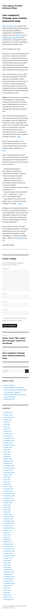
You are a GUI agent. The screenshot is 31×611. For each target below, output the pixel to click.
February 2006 (9, 572)
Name (4, 293)
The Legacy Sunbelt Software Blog (12, 7)
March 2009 (8, 486)
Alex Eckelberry (6, 249)
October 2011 (8, 415)
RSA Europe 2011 (9, 399)
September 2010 (9, 445)
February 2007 (8, 544)
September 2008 (9, 500)
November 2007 (9, 523)
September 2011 (9, 417)
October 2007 (8, 526)
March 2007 (8, 542)
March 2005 (8, 597)
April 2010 (7, 456)
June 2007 (7, 535)
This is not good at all (9, 26)
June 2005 (7, 590)
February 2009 (9, 489)
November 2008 (9, 496)
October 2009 (8, 470)
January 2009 (8, 491)
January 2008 (8, 519)
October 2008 (8, 498)
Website (5, 309)
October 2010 (8, 443)
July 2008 (7, 505)
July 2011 (7, 422)
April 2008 (7, 512)
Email (4, 301)
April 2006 (7, 567)
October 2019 (8, 413)
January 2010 (8, 463)
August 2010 (8, 447)
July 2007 (7, 532)
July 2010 (7, 449)
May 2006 (7, 565)
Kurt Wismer (18, 238)
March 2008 (8, 514)
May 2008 (7, 509)
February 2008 (9, 516)
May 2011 (7, 426)
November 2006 (9, 551)
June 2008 (7, 507)
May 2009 (7, 482)
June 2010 (7, 452)
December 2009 (9, 466)
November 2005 (9, 579)
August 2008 (8, 502)
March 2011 (7, 431)
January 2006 (8, 574)
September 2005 (9, 583)
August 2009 (8, 475)
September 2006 (9, 555)
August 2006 (8, 558)
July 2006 (7, 560)
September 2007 (9, 528)
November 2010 (9, 440)
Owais (20, 203)
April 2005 (7, 595)
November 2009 (9, 468)
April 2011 (7, 429)
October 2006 (8, 553)
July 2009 (7, 477)
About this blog (9, 385)
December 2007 (9, 521)
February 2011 (8, 433)
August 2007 (8, 530)
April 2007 (7, 539)
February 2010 (8, 461)
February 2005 (9, 599)
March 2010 (8, 459)
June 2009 (7, 479)
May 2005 (7, 592)
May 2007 (7, 537)
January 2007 (8, 546)
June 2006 (7, 562)
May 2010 (7, 454)
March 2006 (8, 569)
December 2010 (9, 438)
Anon (19, 136)
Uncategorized (23, 249)
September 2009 (9, 472)
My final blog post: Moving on (14, 387)
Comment (6, 269)
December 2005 (9, 576)
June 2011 (7, 424)
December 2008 (9, 493)
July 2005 (7, 588)
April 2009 (7, 484)
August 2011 (8, 419)
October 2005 (8, 581)
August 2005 (8, 585)
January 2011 (8, 436)
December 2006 (9, 549)
